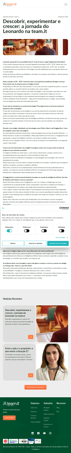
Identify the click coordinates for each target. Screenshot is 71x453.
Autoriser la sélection (35, 243)
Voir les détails (60, 237)
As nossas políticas (56, 447)
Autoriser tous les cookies (58, 243)
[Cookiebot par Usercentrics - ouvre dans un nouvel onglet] (61, 208)
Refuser (13, 243)
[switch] (26, 230)
